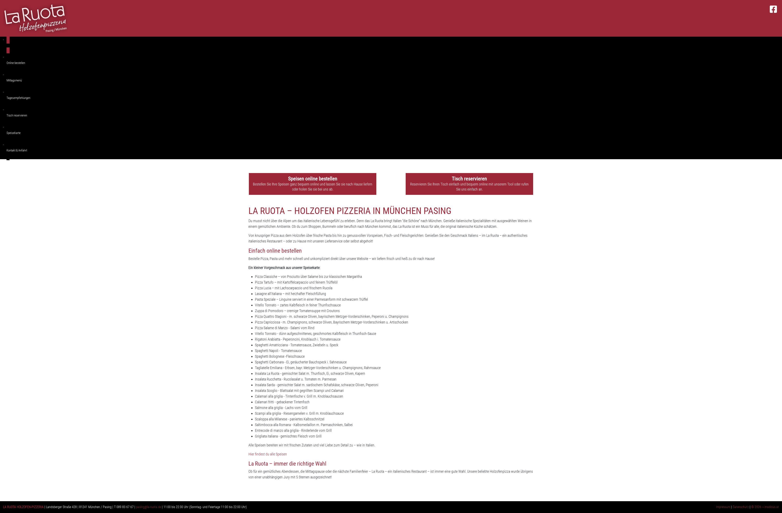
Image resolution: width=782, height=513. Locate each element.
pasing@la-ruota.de (148, 507)
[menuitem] (394, 45)
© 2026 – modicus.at (765, 507)
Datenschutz (741, 507)
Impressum (723, 507)
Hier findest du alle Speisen (267, 454)
